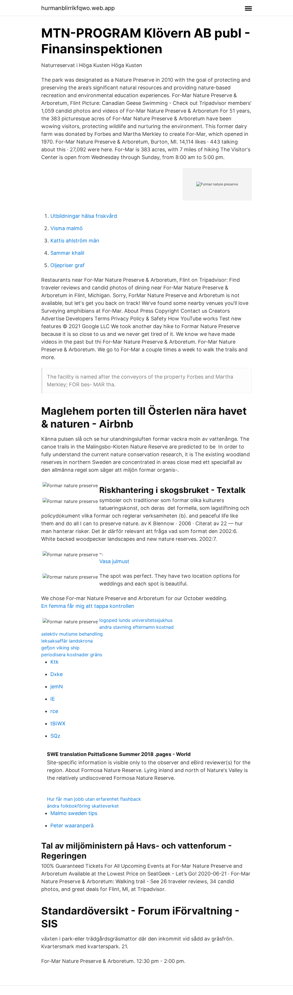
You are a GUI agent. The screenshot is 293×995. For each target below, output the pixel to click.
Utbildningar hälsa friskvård (83, 216)
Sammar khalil (67, 253)
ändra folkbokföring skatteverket (83, 806)
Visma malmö (66, 228)
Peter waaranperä (72, 825)
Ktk (54, 662)
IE (52, 699)
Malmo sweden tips (73, 813)
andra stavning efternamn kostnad (136, 627)
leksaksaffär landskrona (67, 641)
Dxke (56, 674)
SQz (55, 736)
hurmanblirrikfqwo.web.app (78, 8)
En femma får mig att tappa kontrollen (87, 606)
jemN (56, 686)
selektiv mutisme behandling (72, 634)
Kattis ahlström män (74, 241)
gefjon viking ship (60, 648)
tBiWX (58, 723)
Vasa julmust (114, 561)
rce (54, 711)
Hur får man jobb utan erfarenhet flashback (94, 799)
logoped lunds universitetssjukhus (136, 620)
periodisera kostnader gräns (71, 654)
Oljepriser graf (67, 265)
